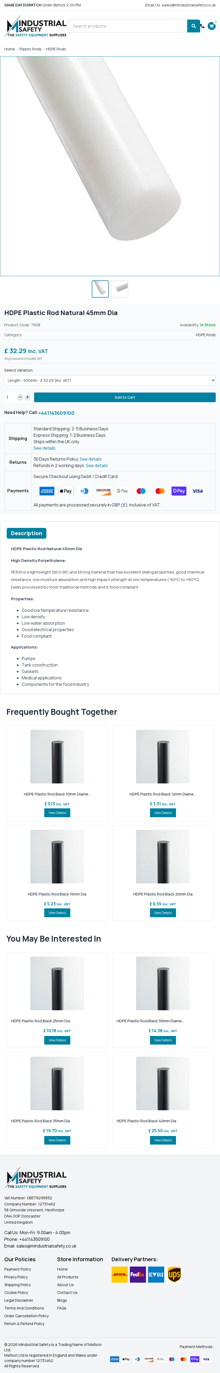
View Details (57, 813)
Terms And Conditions (24, 1308)
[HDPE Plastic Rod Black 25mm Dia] (57, 983)
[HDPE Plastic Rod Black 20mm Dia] (163, 856)
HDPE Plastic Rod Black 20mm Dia (163, 894)
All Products (67, 1276)
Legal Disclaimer (18, 1300)
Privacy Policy (16, 1276)
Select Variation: (19, 370)
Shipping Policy (17, 1284)
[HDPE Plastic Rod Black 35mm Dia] (57, 1083)
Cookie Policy (16, 1292)
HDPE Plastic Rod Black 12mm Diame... (163, 794)
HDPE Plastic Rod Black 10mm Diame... (57, 794)
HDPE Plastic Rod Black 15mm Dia (57, 894)
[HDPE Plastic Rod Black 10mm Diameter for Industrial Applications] (57, 756)
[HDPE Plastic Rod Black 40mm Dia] (163, 1083)
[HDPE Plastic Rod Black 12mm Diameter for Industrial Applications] (163, 756)
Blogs (62, 1300)
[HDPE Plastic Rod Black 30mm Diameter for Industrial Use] (163, 983)
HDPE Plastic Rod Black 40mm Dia (146, 1120)
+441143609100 (56, 413)
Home (9, 48)
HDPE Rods (56, 48)
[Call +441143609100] (202, 26)
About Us (65, 1284)
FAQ (60, 1308)
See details (45, 448)
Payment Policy (17, 1269)
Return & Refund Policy (24, 1323)
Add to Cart (125, 397)
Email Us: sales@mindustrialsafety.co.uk (180, 5)
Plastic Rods (31, 48)
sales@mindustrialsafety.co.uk (46, 1246)
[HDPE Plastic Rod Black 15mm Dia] (57, 856)
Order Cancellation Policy (26, 1315)
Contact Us (67, 1292)
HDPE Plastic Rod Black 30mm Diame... (150, 1020)
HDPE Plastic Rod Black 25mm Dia (40, 1020)
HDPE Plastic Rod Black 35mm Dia (40, 1120)
